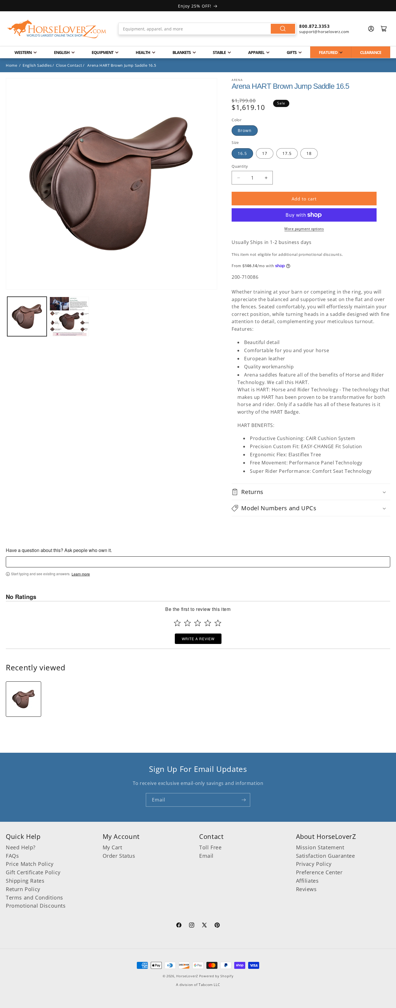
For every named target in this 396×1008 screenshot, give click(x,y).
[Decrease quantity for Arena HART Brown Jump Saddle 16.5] (238, 177)
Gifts (292, 52)
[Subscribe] (243, 800)
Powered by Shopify (216, 976)
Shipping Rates (25, 880)
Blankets (181, 52)
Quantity (240, 166)
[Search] (283, 29)
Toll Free (210, 847)
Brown (245, 130)
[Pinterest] (217, 926)
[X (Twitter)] (204, 926)
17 (264, 153)
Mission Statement (320, 847)
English (62, 52)
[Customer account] (371, 28)
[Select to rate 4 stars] (207, 623)
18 (309, 153)
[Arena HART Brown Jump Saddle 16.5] (23, 699)
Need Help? (21, 847)
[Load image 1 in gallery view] (27, 316)
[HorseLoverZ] (56, 29)
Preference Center (319, 872)
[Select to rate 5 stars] (217, 623)
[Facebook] (178, 926)
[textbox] (198, 561)
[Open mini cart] (383, 28)
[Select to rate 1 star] (177, 623)
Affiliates (307, 880)
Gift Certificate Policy (33, 872)
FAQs (12, 855)
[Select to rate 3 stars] (197, 623)
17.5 (287, 153)
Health (143, 52)
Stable (219, 52)
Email (206, 855)
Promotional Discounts (36, 905)
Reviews (306, 889)
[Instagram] (191, 926)
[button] (311, 492)
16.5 (242, 153)
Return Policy (23, 889)
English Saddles (37, 65)
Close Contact (69, 65)
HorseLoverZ (187, 976)
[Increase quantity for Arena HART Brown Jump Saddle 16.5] (266, 177)
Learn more (81, 574)
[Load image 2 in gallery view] (69, 316)
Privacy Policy (314, 863)
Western (23, 52)
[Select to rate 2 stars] (187, 623)
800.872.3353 (314, 26)
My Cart (112, 847)
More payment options (304, 228)
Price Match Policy (30, 863)
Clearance (370, 52)
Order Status (119, 855)
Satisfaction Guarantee (325, 855)
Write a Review (198, 638)
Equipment (102, 52)
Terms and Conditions (34, 897)
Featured (328, 52)
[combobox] (207, 29)
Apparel (256, 52)
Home (11, 65)
